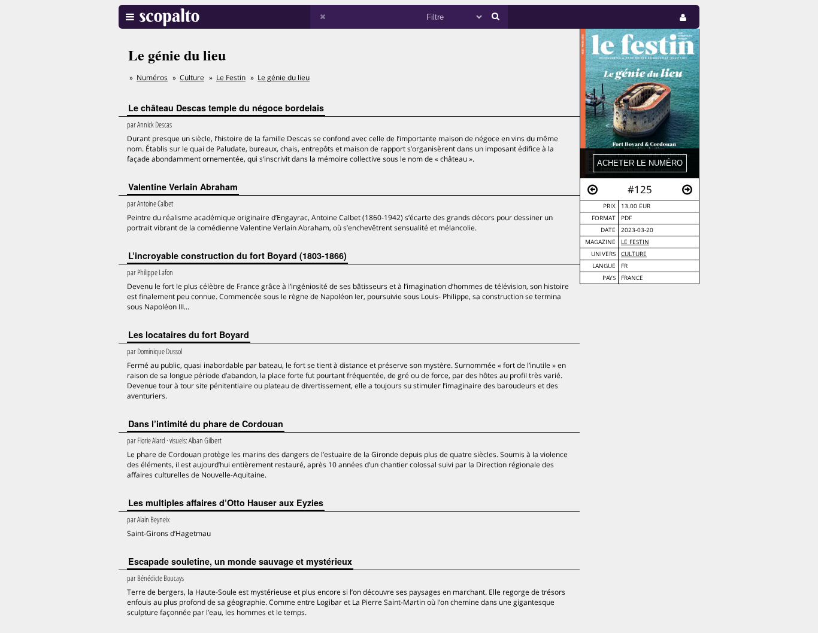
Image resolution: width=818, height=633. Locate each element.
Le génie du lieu (283, 77)
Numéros (152, 77)
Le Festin (635, 242)
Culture (634, 254)
